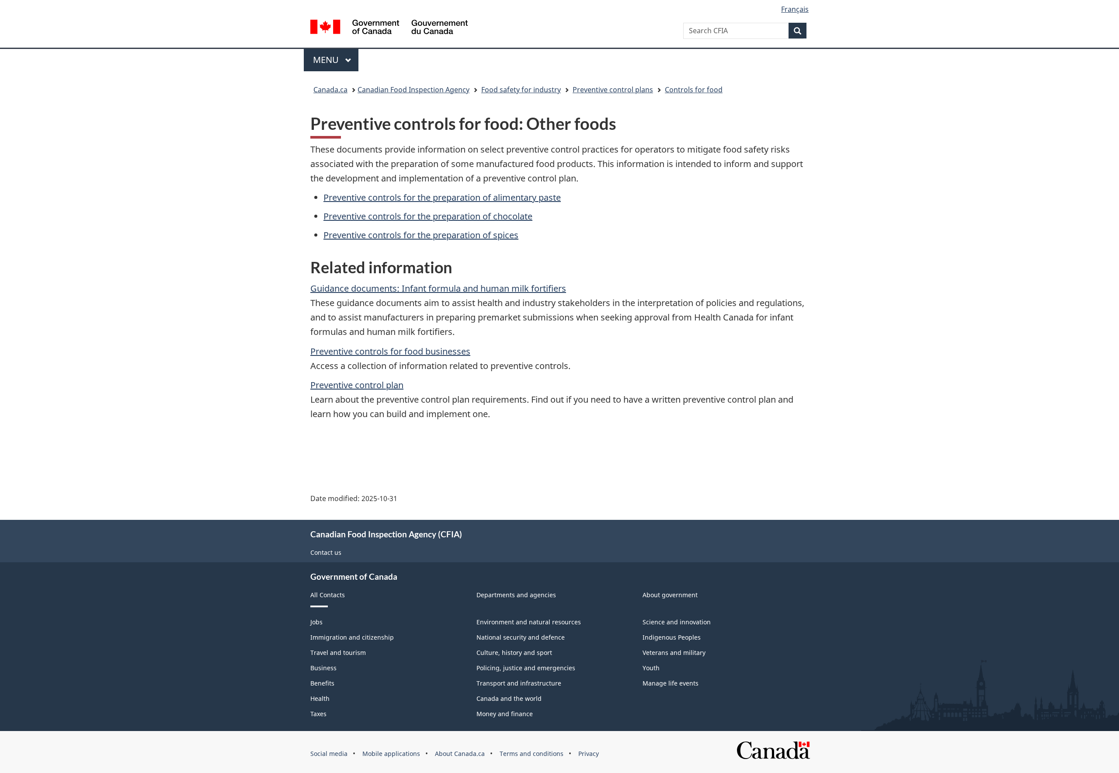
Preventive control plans (613, 89)
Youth (651, 668)
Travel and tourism (338, 652)
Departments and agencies (516, 595)
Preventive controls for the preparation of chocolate (427, 216)
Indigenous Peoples (672, 637)
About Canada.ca (460, 753)
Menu (327, 60)
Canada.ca (330, 89)
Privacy (588, 753)
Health (320, 698)
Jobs (316, 622)
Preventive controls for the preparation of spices (420, 235)
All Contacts (327, 595)
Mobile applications (391, 753)
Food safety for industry (521, 89)
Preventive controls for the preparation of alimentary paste (442, 197)
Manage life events (671, 683)
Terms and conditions (531, 753)
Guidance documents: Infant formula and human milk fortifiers (438, 288)
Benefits (322, 683)
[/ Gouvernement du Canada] (389, 28)
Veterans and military (674, 652)
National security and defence (520, 637)
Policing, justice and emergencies (525, 668)
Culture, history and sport (514, 652)
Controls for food (694, 89)
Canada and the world (509, 698)
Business (323, 668)
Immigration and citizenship (352, 637)
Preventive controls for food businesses (390, 351)
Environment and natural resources (528, 622)
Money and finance (504, 714)
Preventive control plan (356, 385)
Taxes (318, 714)
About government (670, 595)
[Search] (797, 30)
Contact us (325, 552)
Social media (329, 753)
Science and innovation (677, 622)
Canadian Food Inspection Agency (413, 89)
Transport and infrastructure (518, 683)
